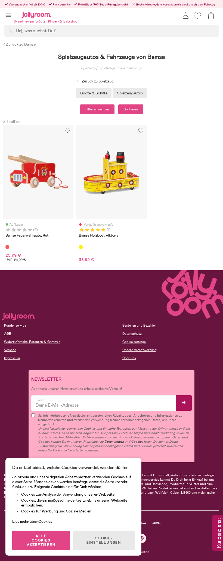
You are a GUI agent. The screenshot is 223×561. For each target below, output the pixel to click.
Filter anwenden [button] (97, 109)
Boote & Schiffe (93, 93)
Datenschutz (132, 333)
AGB (7, 333)
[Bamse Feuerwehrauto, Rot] (7, 247)
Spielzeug (88, 68)
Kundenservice (15, 325)
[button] (8, 15)
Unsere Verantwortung (139, 350)
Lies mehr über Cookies (32, 521)
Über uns (129, 358)
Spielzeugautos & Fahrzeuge (120, 68)
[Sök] (10, 30)
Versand (10, 350)
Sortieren (131, 109)
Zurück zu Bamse (21, 44)
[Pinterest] (141, 538)
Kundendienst (218, 533)
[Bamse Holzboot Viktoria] (81, 247)
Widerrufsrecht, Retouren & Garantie (32, 342)
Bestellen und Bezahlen (139, 325)
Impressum (12, 358)
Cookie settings (134, 342)
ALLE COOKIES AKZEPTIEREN (41, 540)
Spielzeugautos (130, 93)
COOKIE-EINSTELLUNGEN (103, 540)
